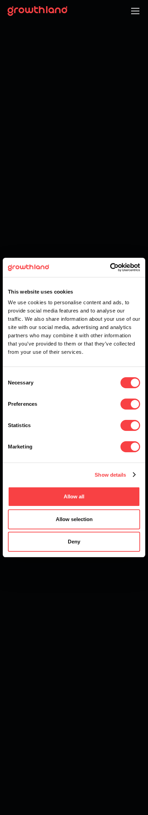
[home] (37, 11)
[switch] (130, 404)
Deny (74, 541)
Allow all (74, 496)
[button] (134, 11)
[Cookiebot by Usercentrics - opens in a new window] (110, 267)
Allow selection (74, 519)
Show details (110, 475)
